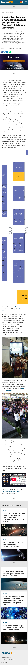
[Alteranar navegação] (26, 2)
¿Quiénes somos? (6, 657)
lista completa (13, 307)
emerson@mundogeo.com (10, 491)
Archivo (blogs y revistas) (8, 659)
